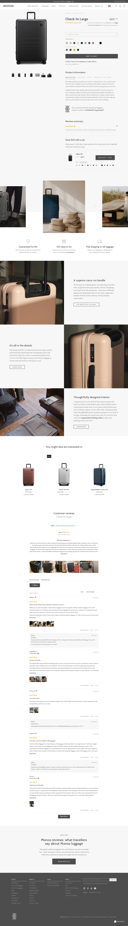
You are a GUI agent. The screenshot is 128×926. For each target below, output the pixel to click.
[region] (64, 567)
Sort (82, 592)
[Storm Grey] (93, 43)
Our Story (32, 885)
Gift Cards (15, 900)
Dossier (32, 895)
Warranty (68, 890)
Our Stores (33, 883)
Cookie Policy (85, 917)
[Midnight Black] (100, 43)
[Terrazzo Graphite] (67, 50)
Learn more (17, 367)
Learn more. (70, 252)
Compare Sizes (16, 903)
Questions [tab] (45, 580)
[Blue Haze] (78, 43)
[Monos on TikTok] (91, 889)
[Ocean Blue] (82, 43)
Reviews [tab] (34, 580)
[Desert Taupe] (67, 43)
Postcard (32, 900)
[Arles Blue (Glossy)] (78, 50)
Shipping (68, 893)
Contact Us (68, 883)
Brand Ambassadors (53, 885)
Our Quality (33, 888)
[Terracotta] (89, 43)
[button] (69, 126)
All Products (15, 883)
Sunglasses (15, 893)
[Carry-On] (29, 472)
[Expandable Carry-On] (99, 472)
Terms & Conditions (71, 895)
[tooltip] (70, 540)
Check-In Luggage (17, 888)
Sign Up (113, 880)
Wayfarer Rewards (53, 883)
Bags (13, 890)
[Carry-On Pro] (64, 472)
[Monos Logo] (8, 6)
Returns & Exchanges (71, 888)
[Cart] (124, 6)
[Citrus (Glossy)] (74, 50)
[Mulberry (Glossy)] (70, 50)
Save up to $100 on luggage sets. (64, 1)
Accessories (15, 898)
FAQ (66, 885)
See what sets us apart (86, 304)
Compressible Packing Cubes (91, 418)
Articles (32, 898)
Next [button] (53, 38)
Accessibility (112, 917)
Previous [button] (9, 38)
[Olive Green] (74, 43)
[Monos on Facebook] (88, 889)
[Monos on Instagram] (84, 889)
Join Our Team (34, 903)
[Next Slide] (96, 567)
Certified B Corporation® (94, 110)
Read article (64, 861)
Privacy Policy (75, 917)
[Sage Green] (85, 43)
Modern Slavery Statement (99, 917)
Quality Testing (34, 890)
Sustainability (34, 893)
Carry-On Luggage (17, 885)
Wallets (14, 895)
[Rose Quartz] (70, 43)
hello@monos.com (95, 892)
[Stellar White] (97, 43)
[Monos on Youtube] (95, 889)
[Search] (116, 6)
